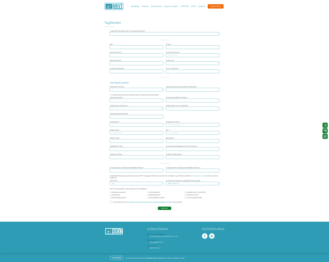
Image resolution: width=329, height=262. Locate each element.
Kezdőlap (135, 6)
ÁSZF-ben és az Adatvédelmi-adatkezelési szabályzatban (149, 202)
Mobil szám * (115, 130)
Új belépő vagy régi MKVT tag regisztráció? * (128, 31)
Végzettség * (115, 138)
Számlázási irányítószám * (177, 98)
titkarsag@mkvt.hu (197, 176)
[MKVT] (114, 6)
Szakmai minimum (118, 192)
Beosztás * (170, 138)
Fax (167, 130)
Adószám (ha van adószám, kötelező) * (181, 87)
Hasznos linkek (170, 6)
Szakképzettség (116, 146)
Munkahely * (115, 122)
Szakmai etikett (192, 195)
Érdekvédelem (154, 195)
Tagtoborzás (154, 192)
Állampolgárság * (117, 69)
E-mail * (169, 44)
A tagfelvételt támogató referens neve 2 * (183, 168)
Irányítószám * (116, 61)
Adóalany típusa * (117, 87)
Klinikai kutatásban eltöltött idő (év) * (181, 146)
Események (156, 6)
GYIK (193, 6)
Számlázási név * (116, 98)
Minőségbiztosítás (156, 198)
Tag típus (113, 181)
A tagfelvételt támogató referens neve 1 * (127, 168)
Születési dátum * (173, 52)
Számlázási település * (119, 106)
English (201, 6)
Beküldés (164, 208)
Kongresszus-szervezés (196, 192)
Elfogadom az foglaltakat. (148, 202)
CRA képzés (115, 195)
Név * (112, 44)
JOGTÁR (184, 6)
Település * (170, 61)
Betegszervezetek (118, 198)
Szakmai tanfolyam (173, 154)
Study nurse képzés (194, 198)
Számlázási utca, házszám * (177, 106)
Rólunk (145, 6)
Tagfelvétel (215, 6)
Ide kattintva (150, 258)
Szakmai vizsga (116, 154)
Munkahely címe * (173, 122)
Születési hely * (116, 52)
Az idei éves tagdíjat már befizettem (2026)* (183, 181)
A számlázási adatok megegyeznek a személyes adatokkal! (135, 95)
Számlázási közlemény (119, 114)
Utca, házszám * (172, 69)
